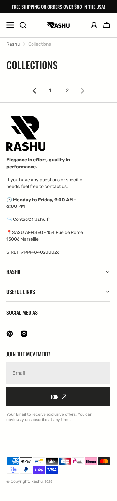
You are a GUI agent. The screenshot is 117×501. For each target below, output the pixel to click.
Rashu (13, 44)
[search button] (23, 25)
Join (54, 396)
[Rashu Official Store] (58, 25)
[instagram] (24, 333)
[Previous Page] (33, 90)
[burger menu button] (10, 25)
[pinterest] (10, 333)
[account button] (94, 25)
